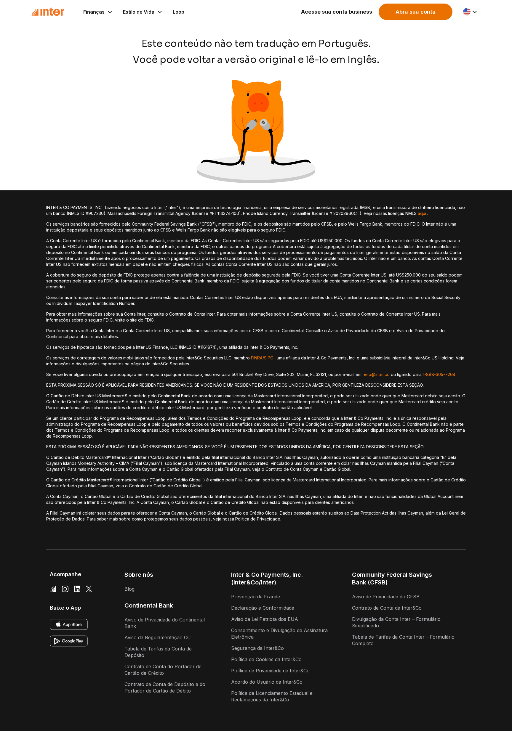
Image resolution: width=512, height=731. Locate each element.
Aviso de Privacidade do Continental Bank (164, 623)
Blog (129, 589)
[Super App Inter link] (53, 589)
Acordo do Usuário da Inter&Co (267, 682)
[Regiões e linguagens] (470, 12)
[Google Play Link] (69, 641)
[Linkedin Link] (77, 589)
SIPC (268, 357)
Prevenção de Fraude (255, 597)
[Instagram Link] (65, 589)
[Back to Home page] (48, 11)
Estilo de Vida (138, 12)
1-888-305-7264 (439, 374)
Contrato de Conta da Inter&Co (387, 608)
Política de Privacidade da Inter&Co (270, 671)
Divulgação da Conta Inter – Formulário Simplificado (396, 622)
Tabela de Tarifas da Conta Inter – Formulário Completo (403, 640)
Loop (178, 12)
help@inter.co (376, 374)
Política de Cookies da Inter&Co (266, 659)
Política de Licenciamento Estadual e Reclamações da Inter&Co (272, 696)
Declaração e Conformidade (262, 608)
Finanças (94, 12)
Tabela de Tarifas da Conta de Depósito (158, 652)
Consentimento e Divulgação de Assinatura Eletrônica (279, 633)
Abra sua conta (416, 12)
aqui (422, 213)
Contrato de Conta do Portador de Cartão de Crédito (162, 669)
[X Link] (88, 589)
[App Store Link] (69, 624)
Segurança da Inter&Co (257, 648)
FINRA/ (257, 357)
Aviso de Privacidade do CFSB (386, 597)
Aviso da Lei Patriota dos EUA (264, 619)
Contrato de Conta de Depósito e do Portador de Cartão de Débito (164, 687)
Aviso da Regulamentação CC (157, 637)
